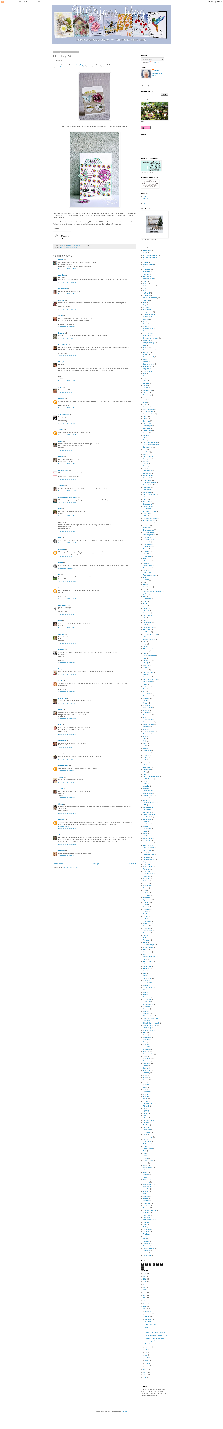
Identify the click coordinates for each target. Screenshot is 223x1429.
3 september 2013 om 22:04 (67, 719)
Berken (145, 324)
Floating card (147, 568)
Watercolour (147, 1212)
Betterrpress (147, 336)
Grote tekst (146, 613)
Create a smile (147, 430)
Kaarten (60, 247)
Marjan (156, 70)
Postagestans (147, 921)
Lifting (145, 772)
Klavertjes (146, 712)
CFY (144, 399)
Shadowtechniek (148, 1004)
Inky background (148, 672)
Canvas (145, 388)
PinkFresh (146, 907)
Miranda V (61, 549)
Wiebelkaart (146, 1222)
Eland (145, 516)
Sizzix (145, 1032)
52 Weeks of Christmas (150, 255)
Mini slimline (147, 812)
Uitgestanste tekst (148, 1160)
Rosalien (146, 198)
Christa (60, 835)
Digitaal (145, 468)
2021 (145, 1287)
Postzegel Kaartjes (149, 923)
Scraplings (146, 997)
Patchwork (146, 878)
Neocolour (146, 836)
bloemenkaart (147, 366)
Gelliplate (146, 584)
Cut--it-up (146, 435)
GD (144, 582)
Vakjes (145, 1170)
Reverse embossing (149, 957)
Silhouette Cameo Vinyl (150, 1018)
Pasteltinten (146, 876)
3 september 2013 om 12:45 (67, 408)
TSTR (144, 1151)
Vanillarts (146, 1175)
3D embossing (147, 250)
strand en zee (147, 1092)
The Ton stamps (148, 1137)
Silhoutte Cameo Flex (149, 1025)
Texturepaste (147, 1130)
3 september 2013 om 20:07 (67, 628)
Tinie (59, 725)
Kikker (145, 701)
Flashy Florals (147, 565)
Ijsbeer (145, 667)
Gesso (145, 589)
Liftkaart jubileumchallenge (151, 776)
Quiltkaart (146, 935)
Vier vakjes (146, 1189)
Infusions (146, 670)
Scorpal (145, 994)
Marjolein (61, 650)
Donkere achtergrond (149, 494)
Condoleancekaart (149, 414)
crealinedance (63, 288)
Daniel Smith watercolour (151, 445)
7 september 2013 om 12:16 (67, 856)
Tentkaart (146, 1127)
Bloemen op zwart (148, 364)
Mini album (146, 810)
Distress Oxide (147, 480)
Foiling (145, 570)
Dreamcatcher (147, 504)
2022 (145, 1284)
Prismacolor (146, 933)
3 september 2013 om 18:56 (67, 614)
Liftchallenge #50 (150, 1330)
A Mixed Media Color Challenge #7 (156, 1332)
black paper (146, 352)
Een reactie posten (62, 860)
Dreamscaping (147, 506)
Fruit (144, 577)
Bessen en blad (148, 328)
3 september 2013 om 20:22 (67, 643)
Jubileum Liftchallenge (150, 679)
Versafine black (147, 1186)
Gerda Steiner (147, 587)
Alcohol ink (146, 269)
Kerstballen (146, 693)
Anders (145, 283)
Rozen (145, 975)
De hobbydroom (63, 470)
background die (148, 312)
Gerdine (61, 777)
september (148, 1319)
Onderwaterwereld (149, 859)
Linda (60, 509)
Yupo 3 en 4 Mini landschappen (155, 1338)
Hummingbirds (147, 660)
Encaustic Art (147, 542)
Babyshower (147, 309)
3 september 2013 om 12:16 (67, 392)
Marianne (61, 333)
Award (145, 302)
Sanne (60, 680)
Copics (145, 416)
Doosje (145, 497)
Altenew (145, 281)
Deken (145, 454)
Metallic (145, 800)
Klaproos (146, 710)
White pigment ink (148, 1220)
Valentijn (145, 1172)
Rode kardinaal (148, 961)
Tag (144, 1108)
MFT (144, 805)
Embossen (146, 525)
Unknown (61, 399)
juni (146, 1352)
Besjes (145, 326)
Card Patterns (147, 390)
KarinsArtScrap (63, 605)
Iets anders (146, 665)
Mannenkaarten (148, 793)
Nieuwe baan (147, 840)
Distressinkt (146, 487)
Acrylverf (145, 267)
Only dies (146, 862)
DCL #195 (148, 1322)
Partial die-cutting (148, 874)
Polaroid (145, 912)
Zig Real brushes (148, 1248)
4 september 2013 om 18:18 (67, 782)
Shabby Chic (147, 1002)
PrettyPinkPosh (147, 930)
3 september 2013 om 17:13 (67, 556)
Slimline (145, 1035)
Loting (145, 781)
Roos (144, 971)
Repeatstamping (148, 947)
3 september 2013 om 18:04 (67, 581)
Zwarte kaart (147, 1255)
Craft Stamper (147, 426)
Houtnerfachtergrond (149, 656)
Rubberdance (147, 978)
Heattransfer (147, 629)
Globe (145, 603)
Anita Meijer (62, 740)
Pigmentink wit (147, 900)
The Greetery (147, 1132)
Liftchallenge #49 (150, 1341)
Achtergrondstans (148, 264)
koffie (144, 738)
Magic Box (146, 786)
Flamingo (146, 563)
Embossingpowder (149, 539)
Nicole (145, 201)
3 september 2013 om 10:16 (67, 356)
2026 (145, 1273)
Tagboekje (146, 1111)
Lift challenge (147, 767)
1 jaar (144, 248)
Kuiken (145, 746)
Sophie (60, 315)
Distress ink (146, 478)
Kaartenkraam (63, 344)
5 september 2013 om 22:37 (67, 844)
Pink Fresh (146, 902)
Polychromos (147, 914)
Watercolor (146, 1208)
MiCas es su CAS (148, 807)
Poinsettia (146, 909)
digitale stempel (148, 475)
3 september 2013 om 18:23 (67, 599)
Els (59, 574)
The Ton (145, 1134)
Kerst (144, 691)
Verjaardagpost (147, 1184)
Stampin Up (146, 1063)
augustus (148, 1347)
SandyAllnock (147, 983)
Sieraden (146, 1009)
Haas (144, 618)
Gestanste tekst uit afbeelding (152, 592)
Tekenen (145, 1118)
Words (145, 1239)
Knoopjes (146, 736)
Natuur (145, 831)
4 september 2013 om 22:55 (67, 798)
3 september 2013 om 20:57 (67, 674)
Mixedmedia (147, 819)
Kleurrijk (145, 729)
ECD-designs (147, 509)
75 (143, 260)
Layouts (145, 755)
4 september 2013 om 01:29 (67, 759)
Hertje (145, 644)
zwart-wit (145, 1253)
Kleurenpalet (147, 727)
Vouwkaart (146, 1201)
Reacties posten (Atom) (70, 867)
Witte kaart (146, 1234)
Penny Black (147, 885)
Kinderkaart (146, 705)
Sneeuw (145, 1044)
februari (147, 1363)
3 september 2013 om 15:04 (67, 516)
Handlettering (147, 622)
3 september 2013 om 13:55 (67, 464)
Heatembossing (148, 627)
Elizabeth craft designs (150, 518)
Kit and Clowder (148, 708)
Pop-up (145, 916)
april (146, 1358)
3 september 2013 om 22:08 (67, 734)
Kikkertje (145, 703)
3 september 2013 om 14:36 (67, 491)
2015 (145, 1303)
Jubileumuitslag (148, 682)
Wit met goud (147, 1229)
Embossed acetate (149, 520)
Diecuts (145, 464)
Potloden (146, 926)
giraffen (145, 594)
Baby (144, 305)
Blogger (124, 1412)
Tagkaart (145, 1113)
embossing (146, 527)
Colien (60, 709)
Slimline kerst (147, 1037)
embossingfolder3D (149, 535)
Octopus (145, 852)
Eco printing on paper (149, 511)
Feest (144, 558)
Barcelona (146, 321)
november (148, 1314)
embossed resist (148, 523)
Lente (144, 760)
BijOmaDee (146, 340)
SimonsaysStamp (148, 1030)
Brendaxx (61, 850)
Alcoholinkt (146, 274)
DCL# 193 (148, 1343)
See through (147, 999)
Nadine (60, 563)
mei (146, 1355)
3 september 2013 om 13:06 (67, 423)
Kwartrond (146, 748)
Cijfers (145, 402)
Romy (60, 669)
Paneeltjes (146, 869)
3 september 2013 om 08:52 (67, 282)
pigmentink (146, 897)
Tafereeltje (146, 1106)
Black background (148, 350)
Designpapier (147, 459)
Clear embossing (148, 409)
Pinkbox (145, 904)
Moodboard (146, 824)
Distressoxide (147, 490)
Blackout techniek (148, 357)
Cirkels (145, 404)
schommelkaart (147, 987)
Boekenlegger (147, 371)
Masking (145, 798)
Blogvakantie (147, 369)
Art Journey (146, 295)
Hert (144, 641)
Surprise (145, 1101)
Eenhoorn (146, 513)
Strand (145, 1089)
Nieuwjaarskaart (148, 843)
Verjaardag (146, 1182)
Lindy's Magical (148, 779)
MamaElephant (147, 791)
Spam (145, 1056)
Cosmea (145, 418)
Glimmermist (147, 599)
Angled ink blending (149, 286)
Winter (145, 1227)
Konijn (145, 741)
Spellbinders (147, 1058)
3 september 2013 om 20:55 (67, 663)
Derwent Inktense (148, 456)
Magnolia (146, 788)
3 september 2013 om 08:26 (67, 269)
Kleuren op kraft (148, 719)
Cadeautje (146, 383)
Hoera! (147, 1327)
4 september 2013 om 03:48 (67, 771)
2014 (145, 1306)
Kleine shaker (147, 715)
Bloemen (146, 362)
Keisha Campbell (65, 67)
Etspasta (145, 549)
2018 (145, 1295)
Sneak (145, 1042)
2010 (145, 1375)
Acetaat (145, 262)
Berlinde (61, 457)
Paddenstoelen (147, 866)
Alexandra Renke (148, 279)
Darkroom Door (148, 447)
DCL (144, 449)
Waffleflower (147, 1203)
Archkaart (146, 290)
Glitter (145, 601)
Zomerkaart (146, 1250)
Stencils (145, 1077)
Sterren (145, 1087)
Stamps (145, 1066)
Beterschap (146, 331)
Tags (144, 1115)
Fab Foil (145, 554)
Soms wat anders (148, 1054)
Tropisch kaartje (148, 1149)
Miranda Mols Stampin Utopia (68, 497)
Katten (145, 689)
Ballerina (146, 319)
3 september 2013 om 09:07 (67, 294)
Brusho (145, 378)
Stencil (145, 1075)
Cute (144, 437)
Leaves (145, 757)
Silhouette (74, 247)
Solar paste (146, 1051)
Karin (60, 621)
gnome (145, 606)
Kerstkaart (146, 698)
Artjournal (146, 300)
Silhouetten (146, 1021)
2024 (145, 1279)
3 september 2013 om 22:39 (67, 748)
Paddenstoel (147, 864)
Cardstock (146, 392)
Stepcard (146, 1080)
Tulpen (145, 1156)
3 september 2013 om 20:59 (67, 692)
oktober (147, 1317)
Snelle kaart (146, 1049)
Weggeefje (146, 1217)
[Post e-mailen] (88, 245)
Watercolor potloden (149, 1210)
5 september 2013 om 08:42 (67, 813)
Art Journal (146, 293)
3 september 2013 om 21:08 (67, 703)
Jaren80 (145, 674)
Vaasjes (145, 1163)
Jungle (145, 684)
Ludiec (145, 784)
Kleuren (145, 717)
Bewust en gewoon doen (151, 338)
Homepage (95, 864)
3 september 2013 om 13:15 (67, 435)
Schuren (145, 992)
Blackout (145, 354)
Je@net (60, 429)
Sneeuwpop (147, 1047)
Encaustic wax (147, 544)
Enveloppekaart (148, 547)
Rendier (145, 942)
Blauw (145, 359)
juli (146, 1350)
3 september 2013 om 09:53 (67, 338)
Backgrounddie (147, 317)
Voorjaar (145, 1198)
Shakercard (146, 1006)
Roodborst (146, 968)
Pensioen (146, 888)
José (60, 754)
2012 (145, 1369)
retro (144, 954)
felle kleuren (147, 561)
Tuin (144, 1153)
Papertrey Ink (147, 871)
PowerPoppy (147, 928)
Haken (145, 620)
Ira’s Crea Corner (63, 826)
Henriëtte (61, 300)
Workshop (146, 1241)
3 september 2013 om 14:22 (67, 479)
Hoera (145, 646)
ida (59, 588)
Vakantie (145, 1165)
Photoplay (146, 893)
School (145, 990)
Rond (144, 964)
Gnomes (145, 608)
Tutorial (145, 1158)
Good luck (146, 610)
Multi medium (147, 829)
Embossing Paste (148, 532)
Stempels (146, 1073)
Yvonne (60, 788)
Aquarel (145, 288)
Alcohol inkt (146, 271)
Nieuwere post (58, 864)
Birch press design (149, 343)
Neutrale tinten (147, 838)
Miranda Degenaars (149, 814)
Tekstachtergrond (148, 1120)
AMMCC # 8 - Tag (150, 1324)
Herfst (145, 636)
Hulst (144, 658)
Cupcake (146, 433)
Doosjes (145, 499)
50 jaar (145, 253)
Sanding (145, 980)
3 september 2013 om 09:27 (67, 309)
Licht (144, 764)
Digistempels (147, 466)
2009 (145, 1377)
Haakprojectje (147, 615)
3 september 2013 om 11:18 (67, 381)
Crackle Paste (147, 423)
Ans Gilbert (62, 275)
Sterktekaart (146, 1084)
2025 (145, 1276)
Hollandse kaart (148, 648)
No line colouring (148, 847)
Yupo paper (146, 1243)
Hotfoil (145, 653)
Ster (144, 1082)
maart (147, 1360)
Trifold (145, 1146)
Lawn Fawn (146, 753)
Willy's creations (63, 414)
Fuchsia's (146, 580)
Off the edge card (148, 855)
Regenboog (146, 940)
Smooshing (146, 1040)
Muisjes (145, 826)
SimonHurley (147, 1028)
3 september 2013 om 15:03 (67, 502)
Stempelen (146, 1070)
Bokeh (145, 373)
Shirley (60, 804)
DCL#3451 (146, 452)
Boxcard (145, 376)
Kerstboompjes (147, 696)
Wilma (60, 387)
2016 (145, 1301)
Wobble (145, 1236)
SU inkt (145, 1099)
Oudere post (132, 864)
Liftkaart (145, 774)
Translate (157, 62)
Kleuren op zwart (148, 722)
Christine (61, 634)
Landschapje (147, 750)
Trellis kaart (146, 1144)
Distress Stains (147, 485)
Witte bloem (146, 1231)
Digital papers (147, 471)
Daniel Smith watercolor (150, 442)
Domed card (147, 492)
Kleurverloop (147, 734)
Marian (60, 441)
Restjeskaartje (147, 952)
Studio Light (146, 1096)
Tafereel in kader (148, 1103)
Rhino (145, 959)
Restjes (145, 949)
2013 (145, 1309)
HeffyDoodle (147, 632)
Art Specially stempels (150, 298)
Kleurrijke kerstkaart (149, 731)
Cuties (145, 440)
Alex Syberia (147, 276)
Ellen (144, 196)
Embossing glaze (148, 530)
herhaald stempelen (149, 639)
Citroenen (146, 407)
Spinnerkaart (147, 1061)
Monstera (146, 821)
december (148, 1311)
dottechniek (146, 501)
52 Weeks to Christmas (150, 257)
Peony (145, 890)
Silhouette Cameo (148, 1016)
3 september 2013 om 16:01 (67, 531)
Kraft (144, 743)
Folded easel (147, 573)
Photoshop (146, 895)
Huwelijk (145, 663)
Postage (145, 919)
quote (144, 938)
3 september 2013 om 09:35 (67, 327)
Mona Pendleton (63, 765)
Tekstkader (146, 1122)
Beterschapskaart (148, 333)
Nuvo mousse (147, 850)
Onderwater (146, 857)
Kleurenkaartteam (148, 724)
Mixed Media (147, 817)
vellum (145, 1177)
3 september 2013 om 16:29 (67, 543)
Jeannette (61, 485)
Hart (144, 625)
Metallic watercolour (149, 802)
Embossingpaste (148, 537)
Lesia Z (145, 762)
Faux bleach (147, 556)
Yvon (144, 203)
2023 (145, 1282)
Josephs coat (147, 677)
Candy (145, 385)
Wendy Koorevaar (64, 362)
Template (146, 1125)
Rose (144, 973)
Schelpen (146, 985)
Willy (59, 538)
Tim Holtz (146, 1139)
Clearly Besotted (148, 411)
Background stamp (149, 314)
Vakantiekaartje (148, 1167)
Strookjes (146, 1094)
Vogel (144, 1194)
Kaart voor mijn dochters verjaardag (156, 1335)
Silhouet (145, 1011)
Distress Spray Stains (149, 482)
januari (147, 1366)
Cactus (145, 381)
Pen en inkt (146, 883)
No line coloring (148, 845)
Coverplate (146, 421)
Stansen (145, 1068)
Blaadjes (145, 347)
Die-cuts (145, 461)
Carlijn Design (147, 395)
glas (144, 596)
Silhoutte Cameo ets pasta (151, 1023)
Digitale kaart (147, 473)
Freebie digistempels (149, 575)
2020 (145, 1290)
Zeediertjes (146, 1246)
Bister (144, 345)
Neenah (145, 833)
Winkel (145, 1224)
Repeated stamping (149, 945)
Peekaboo (146, 881)
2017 (145, 1298)
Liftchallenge (67, 247)
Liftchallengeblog (77, 65)
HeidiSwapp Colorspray (150, 634)
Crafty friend (147, 428)
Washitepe (146, 1205)
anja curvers (62, 698)
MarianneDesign (148, 795)
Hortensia (146, 651)
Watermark (146, 1215)
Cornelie (61, 259)
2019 (145, 1292)
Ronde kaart (147, 966)
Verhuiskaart (147, 1179)
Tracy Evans (147, 1141)
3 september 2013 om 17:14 (67, 568)
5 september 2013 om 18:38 (67, 829)
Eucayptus (146, 551)
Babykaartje (146, 307)
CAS (144, 397)
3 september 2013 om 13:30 (67, 450)
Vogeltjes (146, 1196)
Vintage (145, 1191)
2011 (145, 1372)
